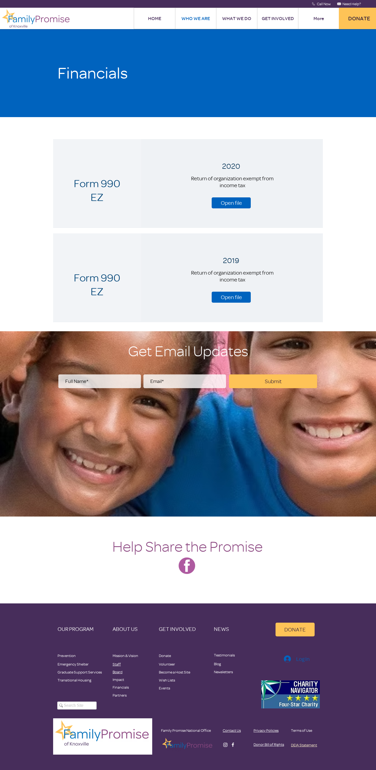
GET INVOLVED (177, 628)
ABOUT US (125, 628)
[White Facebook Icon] (233, 744)
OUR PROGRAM (76, 628)
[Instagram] (225, 744)
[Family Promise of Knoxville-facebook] (187, 566)
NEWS (221, 628)
